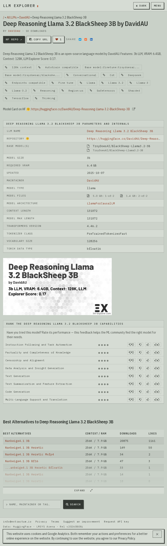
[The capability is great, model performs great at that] (157, 345)
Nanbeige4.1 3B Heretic (24, 447)
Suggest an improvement (81, 521)
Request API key (116, 521)
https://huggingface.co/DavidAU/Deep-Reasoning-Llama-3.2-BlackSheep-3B (80, 109)
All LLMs (12, 17)
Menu (157, 5)
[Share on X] (80, 39)
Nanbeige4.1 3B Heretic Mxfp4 (29, 454)
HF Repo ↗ (14, 39)
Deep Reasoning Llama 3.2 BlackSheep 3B (120, 131)
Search (75, 504)
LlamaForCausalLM (101, 203)
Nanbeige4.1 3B (17, 441)
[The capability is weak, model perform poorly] (131, 345)
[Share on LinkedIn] (91, 39)
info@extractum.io (17, 521)
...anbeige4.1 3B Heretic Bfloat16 (34, 467)
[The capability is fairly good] (148, 345)
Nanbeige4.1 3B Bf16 (21, 461)
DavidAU (24, 17)
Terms (55, 521)
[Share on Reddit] (85, 39)
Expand (81, 490)
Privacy (41, 521)
